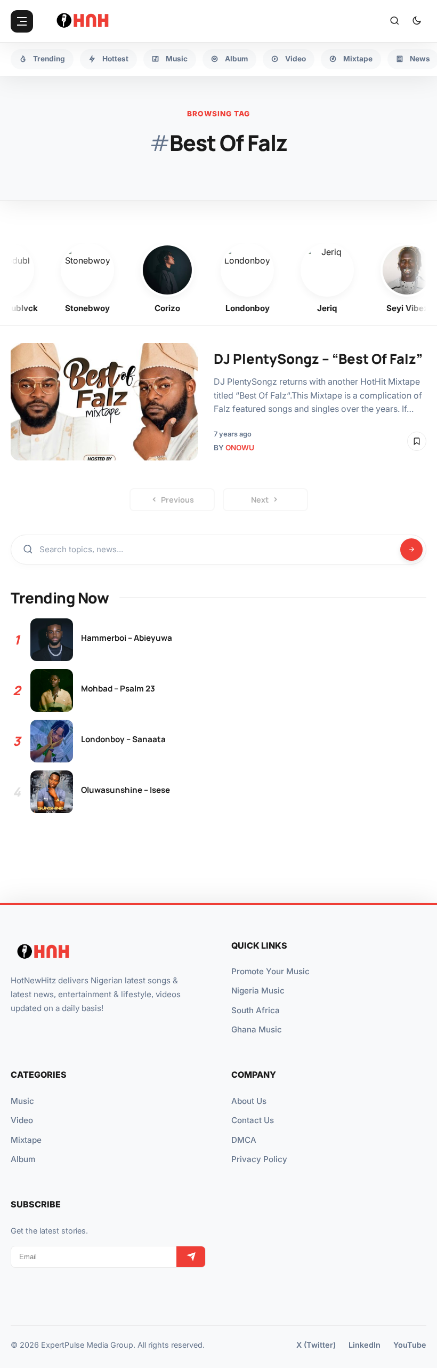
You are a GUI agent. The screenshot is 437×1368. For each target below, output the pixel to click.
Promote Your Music (270, 971)
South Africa (255, 1010)
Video (22, 1120)
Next (260, 500)
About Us (248, 1101)
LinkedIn (365, 1344)
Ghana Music (256, 1029)
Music (22, 1101)
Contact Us (252, 1120)
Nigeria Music (258, 990)
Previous (177, 500)
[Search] (394, 21)
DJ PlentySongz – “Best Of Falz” (318, 358)
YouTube (409, 1344)
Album (23, 1159)
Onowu (239, 447)
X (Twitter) (316, 1344)
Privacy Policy (259, 1159)
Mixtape (26, 1140)
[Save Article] (416, 441)
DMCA (243, 1140)
